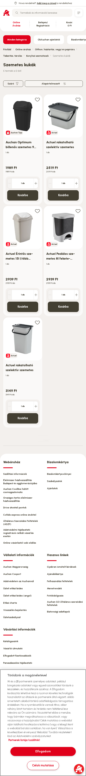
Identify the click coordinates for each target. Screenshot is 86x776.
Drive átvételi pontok (14, 507)
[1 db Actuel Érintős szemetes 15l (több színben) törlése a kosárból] (9, 295)
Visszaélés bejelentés (15, 610)
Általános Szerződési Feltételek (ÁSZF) (20, 523)
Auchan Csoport (12, 574)
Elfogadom (43, 751)
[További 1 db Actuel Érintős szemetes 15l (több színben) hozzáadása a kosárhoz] (36, 295)
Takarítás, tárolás (12, 55)
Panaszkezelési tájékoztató (17, 663)
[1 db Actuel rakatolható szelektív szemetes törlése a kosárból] (50, 183)
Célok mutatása (43, 765)
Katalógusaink (10, 641)
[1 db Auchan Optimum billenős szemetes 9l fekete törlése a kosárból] (9, 183)
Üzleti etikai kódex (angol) (17, 595)
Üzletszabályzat (12, 617)
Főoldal (7, 49)
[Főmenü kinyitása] (79, 13)
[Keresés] (17, 13)
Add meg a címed (46, 3)
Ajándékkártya (55, 574)
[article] (22, 150)
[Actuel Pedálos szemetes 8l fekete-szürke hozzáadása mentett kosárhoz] (78, 210)
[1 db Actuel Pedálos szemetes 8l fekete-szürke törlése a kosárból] (50, 295)
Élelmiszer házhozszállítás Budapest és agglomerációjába (20, 482)
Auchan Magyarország (15, 566)
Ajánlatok (52, 488)
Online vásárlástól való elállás (19, 542)
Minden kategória (17, 39)
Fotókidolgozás (55, 595)
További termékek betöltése (46, 440)
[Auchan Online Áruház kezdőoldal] (6, 13)
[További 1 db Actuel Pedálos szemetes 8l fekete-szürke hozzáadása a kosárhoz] (76, 295)
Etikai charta (10, 602)
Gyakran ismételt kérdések (61, 566)
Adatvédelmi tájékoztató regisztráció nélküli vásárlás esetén (18, 533)
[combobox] (42, 13)
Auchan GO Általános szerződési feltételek (65, 603)
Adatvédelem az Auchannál (18, 581)
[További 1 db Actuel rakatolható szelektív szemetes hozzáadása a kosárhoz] (76, 183)
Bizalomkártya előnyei (59, 474)
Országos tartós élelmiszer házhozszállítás (17, 499)
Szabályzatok (54, 481)
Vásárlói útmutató (13, 648)
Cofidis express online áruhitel (19, 514)
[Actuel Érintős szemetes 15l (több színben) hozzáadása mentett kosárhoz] (37, 210)
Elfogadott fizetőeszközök (17, 655)
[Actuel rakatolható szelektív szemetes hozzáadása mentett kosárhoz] (78, 99)
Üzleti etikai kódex (13, 588)
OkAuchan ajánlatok (49, 39)
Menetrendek (54, 588)
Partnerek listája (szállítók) (24, 740)
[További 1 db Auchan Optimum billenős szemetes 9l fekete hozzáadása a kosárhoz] (36, 183)
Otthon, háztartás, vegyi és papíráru (55, 49)
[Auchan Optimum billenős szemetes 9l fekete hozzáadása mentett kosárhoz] (37, 99)
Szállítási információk (15, 474)
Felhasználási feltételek (60, 581)
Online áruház (23, 49)
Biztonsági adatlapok (58, 611)
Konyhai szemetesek (37, 55)
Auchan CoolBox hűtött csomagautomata (15, 491)
